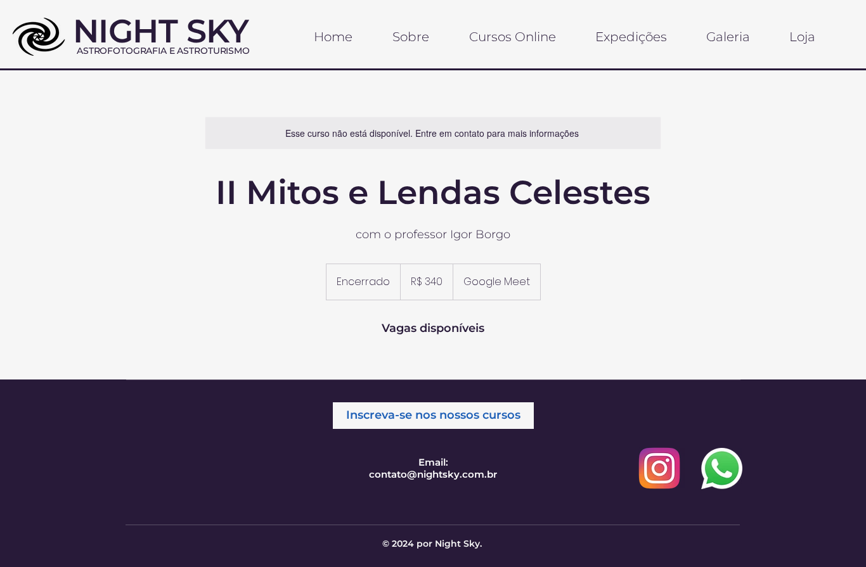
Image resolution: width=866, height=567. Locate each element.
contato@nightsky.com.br (433, 474)
